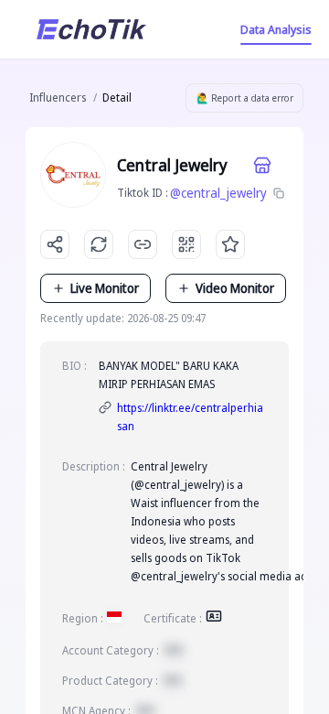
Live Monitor (104, 288)
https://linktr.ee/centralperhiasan (190, 417)
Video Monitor (235, 288)
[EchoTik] (91, 29)
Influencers (57, 97)
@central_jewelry (218, 192)
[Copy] (279, 193)
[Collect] (230, 244)
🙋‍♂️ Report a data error (244, 98)
